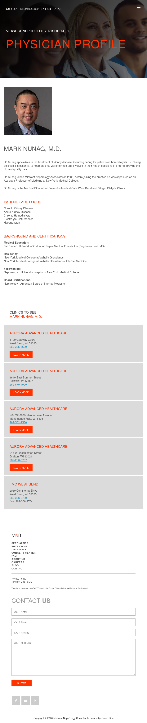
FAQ (14, 555)
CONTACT (17, 568)
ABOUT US (18, 559)
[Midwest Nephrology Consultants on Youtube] (25, 700)
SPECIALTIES (19, 543)
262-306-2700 (18, 498)
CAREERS (17, 562)
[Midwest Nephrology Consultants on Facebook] (16, 700)
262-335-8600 (18, 347)
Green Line (107, 718)
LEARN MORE (21, 354)
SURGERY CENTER (23, 552)
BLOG (15, 565)
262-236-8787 (18, 460)
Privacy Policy (18, 578)
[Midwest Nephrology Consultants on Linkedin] (35, 700)
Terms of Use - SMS (21, 581)
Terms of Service (77, 588)
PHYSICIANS (19, 546)
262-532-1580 (18, 422)
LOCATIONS (18, 549)
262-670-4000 (18, 384)
